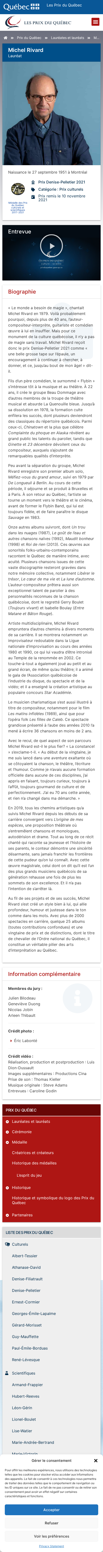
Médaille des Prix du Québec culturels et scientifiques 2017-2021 (17, 207)
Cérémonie (22, 1131)
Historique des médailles (34, 1163)
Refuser (51, 1523)
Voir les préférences (51, 1536)
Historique (21, 1187)
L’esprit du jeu (29, 1175)
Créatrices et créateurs (33, 1152)
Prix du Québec (29, 38)
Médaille (19, 1142)
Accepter (51, 1510)
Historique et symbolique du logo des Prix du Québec (53, 1200)
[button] (95, 1460)
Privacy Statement (51, 1546)
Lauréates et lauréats (67, 38)
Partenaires (22, 1215)
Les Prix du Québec (64, 5)
